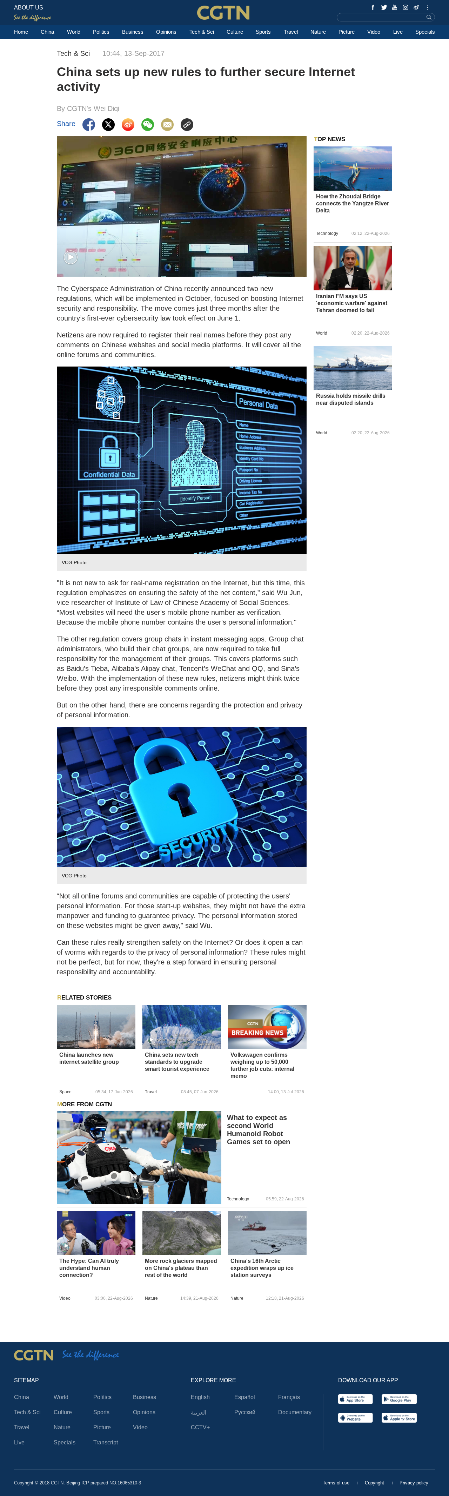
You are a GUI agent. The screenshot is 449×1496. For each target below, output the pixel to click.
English (200, 1397)
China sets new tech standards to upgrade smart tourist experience (177, 1062)
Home (21, 32)
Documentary (294, 1412)
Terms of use (337, 1482)
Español (244, 1397)
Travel (291, 32)
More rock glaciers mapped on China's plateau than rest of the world (181, 1268)
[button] (71, 257)
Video (373, 32)
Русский (244, 1412)
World (73, 32)
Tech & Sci (201, 32)
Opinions (166, 32)
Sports (263, 32)
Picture (347, 32)
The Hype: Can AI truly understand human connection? (89, 1268)
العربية (198, 1413)
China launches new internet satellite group (89, 1058)
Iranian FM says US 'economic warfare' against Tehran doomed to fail (351, 303)
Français (289, 1397)
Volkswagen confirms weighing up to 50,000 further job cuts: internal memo (262, 1065)
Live (398, 32)
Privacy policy (414, 1482)
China (47, 32)
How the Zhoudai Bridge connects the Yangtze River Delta (352, 203)
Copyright (375, 1482)
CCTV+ (200, 1427)
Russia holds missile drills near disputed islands (351, 399)
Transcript (105, 1442)
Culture (235, 32)
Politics (101, 32)
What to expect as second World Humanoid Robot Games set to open (258, 1130)
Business (132, 32)
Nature (318, 32)
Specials (425, 32)
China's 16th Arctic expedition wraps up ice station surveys (262, 1268)
